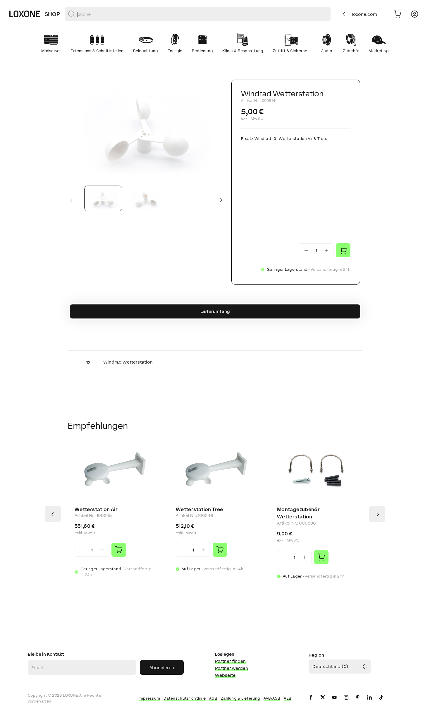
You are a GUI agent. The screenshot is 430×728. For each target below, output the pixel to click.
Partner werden (231, 668)
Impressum (149, 698)
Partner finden (230, 661)
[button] (146, 130)
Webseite (225, 675)
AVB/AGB (272, 698)
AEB (287, 698)
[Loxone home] (24, 14)
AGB (213, 698)
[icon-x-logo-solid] (322, 702)
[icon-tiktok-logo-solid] (381, 702)
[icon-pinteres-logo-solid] (357, 702)
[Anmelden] (414, 14)
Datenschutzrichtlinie (185, 698)
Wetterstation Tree (199, 509)
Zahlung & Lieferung (240, 698)
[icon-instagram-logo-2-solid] (346, 702)
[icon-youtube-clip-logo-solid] (334, 702)
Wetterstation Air (96, 509)
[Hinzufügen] (118, 550)
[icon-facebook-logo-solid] (311, 702)
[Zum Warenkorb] (397, 14)
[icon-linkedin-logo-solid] (369, 702)
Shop (52, 14)
